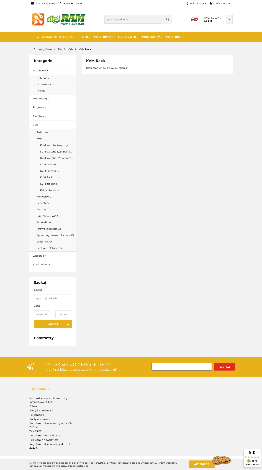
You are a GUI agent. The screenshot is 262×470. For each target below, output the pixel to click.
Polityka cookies (39, 419)
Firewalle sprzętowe (49, 228)
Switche (42, 132)
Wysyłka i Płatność (41, 410)
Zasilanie (39, 255)
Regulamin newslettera (43, 439)
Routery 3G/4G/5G (48, 216)
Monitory (173, 37)
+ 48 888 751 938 (73, 3)
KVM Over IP (48, 164)
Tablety (41, 90)
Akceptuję (201, 464)
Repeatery (43, 203)
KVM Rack (46, 177)
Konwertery (44, 196)
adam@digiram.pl (46, 3)
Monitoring (103, 37)
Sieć (85, 37)
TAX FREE (35, 431)
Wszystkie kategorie (57, 37)
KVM (40, 138)
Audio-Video (127, 37)
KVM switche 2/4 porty (54, 145)
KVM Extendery (49, 170)
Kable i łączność (50, 190)
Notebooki (40, 70)
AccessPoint (44, 222)
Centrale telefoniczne (50, 248)
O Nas (33, 406)
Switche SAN (45, 241)
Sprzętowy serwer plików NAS (55, 235)
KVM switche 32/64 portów (57, 158)
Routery (42, 209)
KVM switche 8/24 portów (56, 151)
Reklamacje (36, 414)
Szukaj (53, 324)
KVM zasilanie (48, 183)
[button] (40, 389)
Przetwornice (45, 84)
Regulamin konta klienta (44, 435)
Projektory (151, 37)
